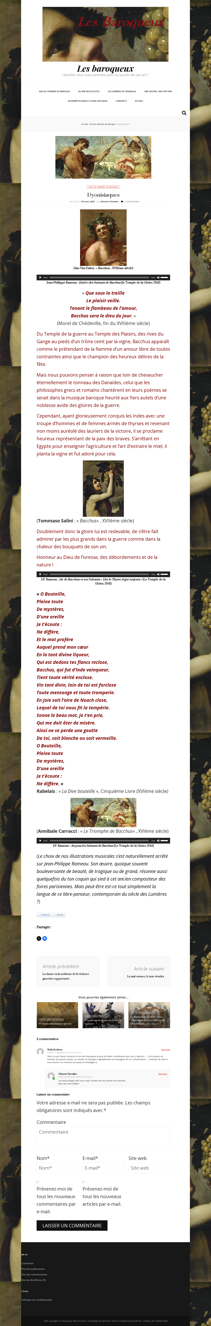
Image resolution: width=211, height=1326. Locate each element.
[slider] (165, 277)
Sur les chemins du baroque (54, 91)
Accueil (139, 101)
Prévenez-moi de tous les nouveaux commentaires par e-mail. (56, 1200)
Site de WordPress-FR (34, 1280)
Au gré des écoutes (88, 91)
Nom (43, 1158)
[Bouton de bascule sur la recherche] (184, 113)
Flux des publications (33, 1268)
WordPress (137, 1321)
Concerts (121, 101)
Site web (137, 1158)
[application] (103, 277)
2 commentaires (132, 201)
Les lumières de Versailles (122, 91)
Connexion (27, 1263)
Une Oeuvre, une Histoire (158, 91)
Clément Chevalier (109, 201)
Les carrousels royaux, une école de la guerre (103, 1021)
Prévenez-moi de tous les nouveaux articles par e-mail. (102, 1196)
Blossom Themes (110, 1321)
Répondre (165, 1049)
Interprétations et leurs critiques (88, 101)
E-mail (90, 1158)
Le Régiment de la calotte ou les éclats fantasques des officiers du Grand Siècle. (148, 1020)
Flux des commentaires (34, 1274)
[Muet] (158, 277)
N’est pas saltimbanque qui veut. (55, 1023)
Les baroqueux (105, 68)
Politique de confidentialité (37, 1299)
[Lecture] (40, 277)
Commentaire (51, 1122)
